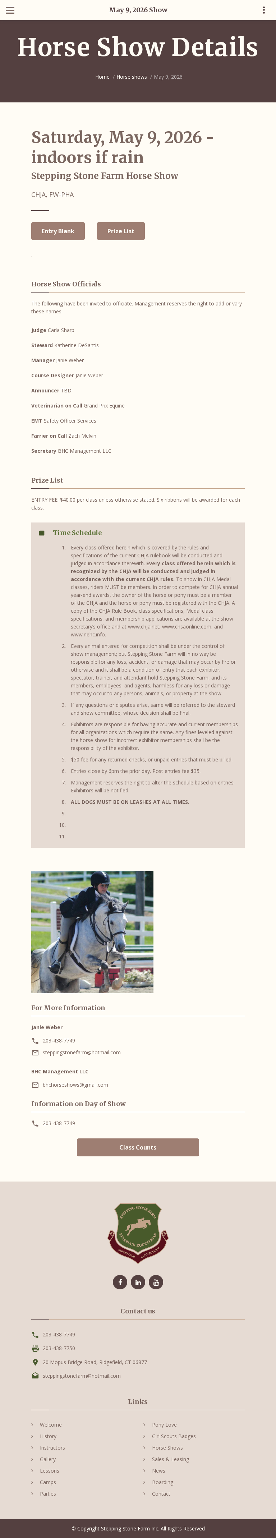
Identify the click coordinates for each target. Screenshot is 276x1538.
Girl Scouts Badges (174, 1436)
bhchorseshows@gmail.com (75, 1084)
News (158, 1470)
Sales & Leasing (170, 1459)
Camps (48, 1482)
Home (102, 76)
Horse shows (131, 76)
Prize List (120, 231)
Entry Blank (58, 231)
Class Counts (137, 1147)
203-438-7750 (59, 1348)
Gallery (48, 1459)
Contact (161, 1493)
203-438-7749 (59, 1040)
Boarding (162, 1482)
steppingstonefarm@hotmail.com (82, 1052)
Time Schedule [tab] (77, 533)
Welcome (51, 1424)
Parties (48, 1493)
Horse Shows (167, 1447)
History (48, 1436)
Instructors (52, 1447)
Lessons (49, 1470)
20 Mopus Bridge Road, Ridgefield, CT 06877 (95, 1362)
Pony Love (164, 1424)
